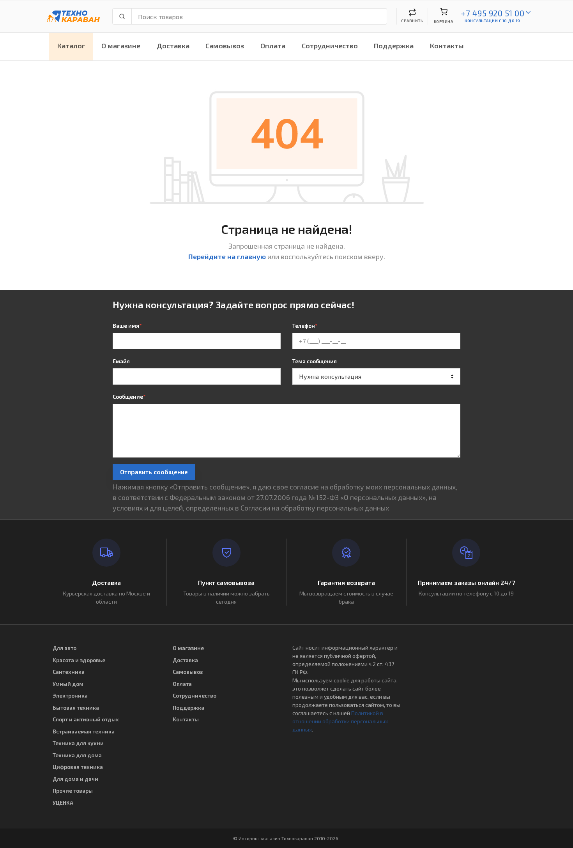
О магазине (120, 45)
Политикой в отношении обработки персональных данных (340, 721)
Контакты (447, 45)
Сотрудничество (330, 45)
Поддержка (394, 45)
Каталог (71, 45)
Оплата (272, 45)
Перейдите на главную (227, 256)
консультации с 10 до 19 (492, 20)
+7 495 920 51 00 (492, 13)
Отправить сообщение (154, 471)
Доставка (173, 45)
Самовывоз (224, 45)
